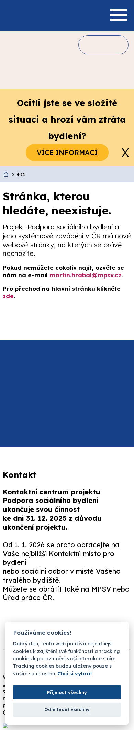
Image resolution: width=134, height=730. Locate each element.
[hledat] (92, 45)
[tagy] (112, 45)
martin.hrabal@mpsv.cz (85, 275)
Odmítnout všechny (67, 709)
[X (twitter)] (49, 619)
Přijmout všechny (67, 692)
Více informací (67, 152)
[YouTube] (86, 619)
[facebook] (13, 619)
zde (8, 296)
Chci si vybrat (74, 674)
